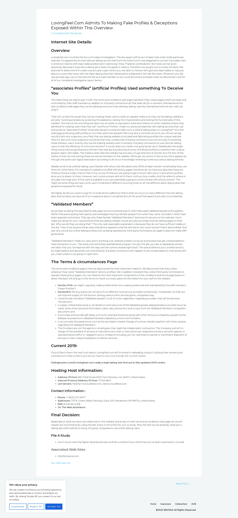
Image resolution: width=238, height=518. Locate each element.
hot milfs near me (60, 463)
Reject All (36, 506)
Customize (18, 506)
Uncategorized (60, 33)
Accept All (54, 506)
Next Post (183, 483)
